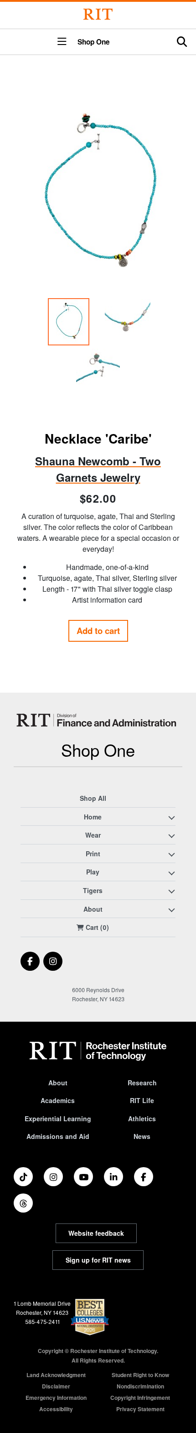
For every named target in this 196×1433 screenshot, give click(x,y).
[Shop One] (98, 720)
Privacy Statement (140, 1409)
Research (142, 1082)
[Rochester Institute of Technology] (98, 14)
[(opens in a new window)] (30, 961)
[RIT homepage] (98, 1051)
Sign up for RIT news (98, 1259)
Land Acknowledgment (56, 1375)
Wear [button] (93, 834)
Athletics (142, 1118)
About (57, 1082)
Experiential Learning (58, 1118)
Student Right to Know (140, 1375)
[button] (62, 42)
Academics (58, 1100)
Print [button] (93, 853)
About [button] (93, 909)
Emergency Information (56, 1397)
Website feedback (96, 1233)
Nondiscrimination (140, 1386)
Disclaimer (56, 1386)
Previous (23, 250)
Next (172, 250)
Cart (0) (96, 927)
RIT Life (142, 1100)
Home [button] (93, 816)
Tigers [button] (93, 890)
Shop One (93, 42)
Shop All (93, 798)
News (142, 1136)
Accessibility (56, 1409)
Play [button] (92, 871)
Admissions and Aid (57, 1136)
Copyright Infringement (140, 1397)
